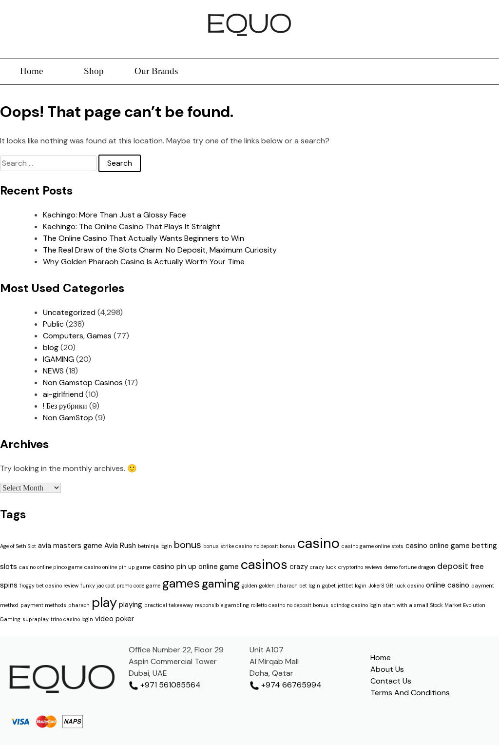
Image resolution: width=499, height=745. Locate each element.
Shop (94, 71)
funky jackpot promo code (112, 585)
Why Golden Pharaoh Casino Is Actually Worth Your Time (144, 261)
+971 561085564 (169, 685)
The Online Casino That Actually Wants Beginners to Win (143, 238)
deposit (452, 566)
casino (318, 543)
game (153, 585)
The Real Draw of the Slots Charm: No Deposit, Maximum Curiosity (160, 250)
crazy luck (323, 567)
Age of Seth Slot (18, 546)
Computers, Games (77, 336)
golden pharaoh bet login (289, 585)
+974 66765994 (290, 685)
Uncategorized (69, 312)
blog (50, 347)
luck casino (409, 585)
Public (53, 324)
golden (249, 585)
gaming (221, 583)
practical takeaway (168, 605)
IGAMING (58, 359)
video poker (114, 619)
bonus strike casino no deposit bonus (249, 546)
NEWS (53, 371)
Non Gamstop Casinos (83, 382)
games (181, 583)
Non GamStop (68, 417)
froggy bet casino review (48, 585)
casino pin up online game (196, 566)
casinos (264, 564)
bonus (187, 544)
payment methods (43, 605)
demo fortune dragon (409, 567)
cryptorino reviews (360, 567)
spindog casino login (355, 605)
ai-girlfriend (63, 394)
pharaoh (79, 605)
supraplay (35, 619)
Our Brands (156, 71)
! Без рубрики (65, 406)
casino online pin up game (117, 567)
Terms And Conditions (410, 692)
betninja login (155, 546)
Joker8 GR (380, 585)
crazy (298, 566)
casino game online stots (372, 546)
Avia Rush (120, 545)
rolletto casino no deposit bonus (289, 605)
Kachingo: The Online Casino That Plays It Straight (131, 226)
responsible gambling (222, 605)
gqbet (329, 585)
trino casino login (72, 619)
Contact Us (390, 681)
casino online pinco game (50, 567)
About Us (387, 669)
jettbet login (352, 585)
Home (31, 71)
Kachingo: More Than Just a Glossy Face (114, 215)
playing (130, 604)
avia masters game (70, 545)
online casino (447, 585)
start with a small (405, 605)
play (104, 602)
